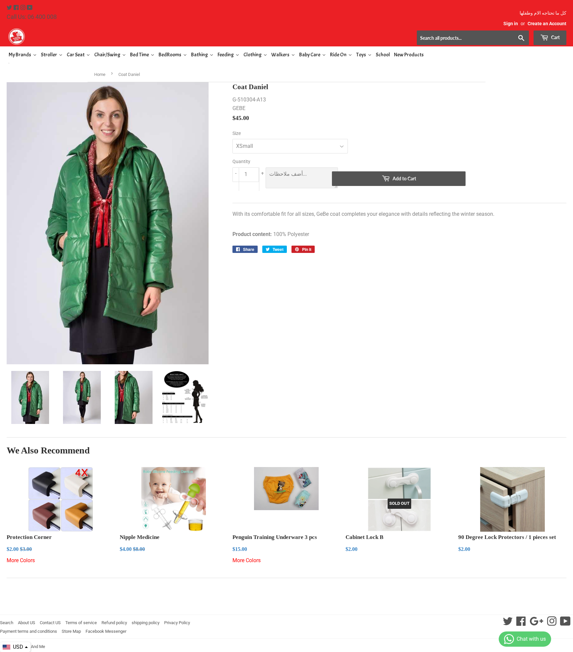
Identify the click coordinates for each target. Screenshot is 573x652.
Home (99, 74)
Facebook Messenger (106, 631)
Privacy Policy (177, 622)
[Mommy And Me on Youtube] (29, 8)
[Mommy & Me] (146, 36)
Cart (555, 37)
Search (6, 622)
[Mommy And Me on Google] (536, 623)
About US (26, 622)
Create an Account (547, 23)
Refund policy (114, 622)
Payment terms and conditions (28, 631)
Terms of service (81, 622)
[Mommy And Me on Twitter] (10, 8)
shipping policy (145, 622)
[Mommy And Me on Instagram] (23, 8)
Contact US (50, 622)
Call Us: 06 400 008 (32, 16)
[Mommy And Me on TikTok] (565, 623)
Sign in (510, 23)
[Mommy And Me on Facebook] (16, 8)
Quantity (241, 161)
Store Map (71, 631)
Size (236, 133)
